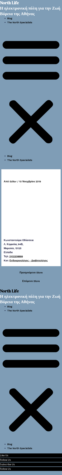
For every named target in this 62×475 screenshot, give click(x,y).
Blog (9, 18)
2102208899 (16, 256)
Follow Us (5, 460)
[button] (31, 91)
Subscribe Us (7, 464)
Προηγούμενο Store (31, 272)
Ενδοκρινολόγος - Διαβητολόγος (28, 260)
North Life (9, 291)
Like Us (4, 455)
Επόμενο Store (31, 281)
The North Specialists (19, 22)
